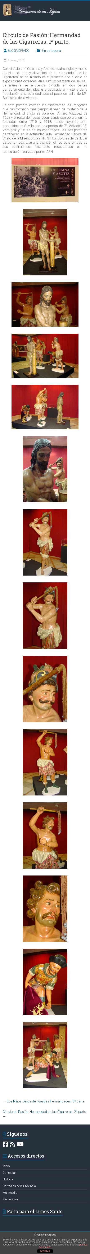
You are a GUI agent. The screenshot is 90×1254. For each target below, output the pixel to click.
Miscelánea (10, 1199)
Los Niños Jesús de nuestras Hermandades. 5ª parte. (44, 1101)
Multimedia (10, 1192)
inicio (6, 1166)
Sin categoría (51, 51)
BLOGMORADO (19, 51)
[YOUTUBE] (20, 1145)
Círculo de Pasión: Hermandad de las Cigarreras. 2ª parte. (45, 1114)
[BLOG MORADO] (12, 1145)
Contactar (9, 1172)
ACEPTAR (45, 1251)
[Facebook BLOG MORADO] (5, 1145)
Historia (8, 1179)
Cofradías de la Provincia (19, 1186)
